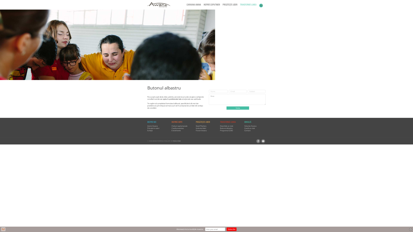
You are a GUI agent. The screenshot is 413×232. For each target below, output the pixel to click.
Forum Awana (201, 130)
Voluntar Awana (250, 126)
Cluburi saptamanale (179, 126)
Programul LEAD (226, 130)
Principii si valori (153, 128)
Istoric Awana (152, 126)
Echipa (150, 130)
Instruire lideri (201, 128)
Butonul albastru (226, 128)
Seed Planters (201, 126)
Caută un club (249, 128)
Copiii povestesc (178, 128)
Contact (247, 130)
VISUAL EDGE (177, 141)
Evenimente (176, 130)
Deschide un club (226, 126)
